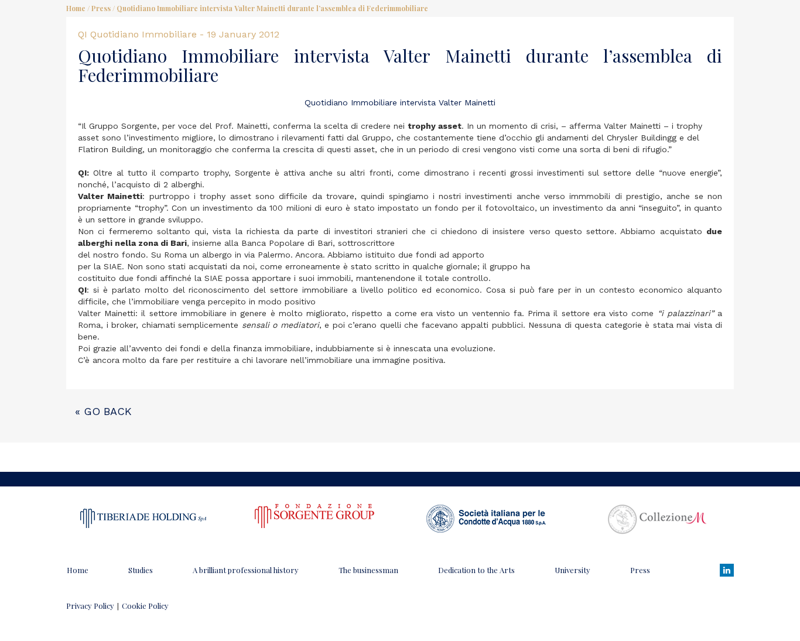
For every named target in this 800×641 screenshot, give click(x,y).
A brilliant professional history (246, 570)
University (572, 570)
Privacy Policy (90, 606)
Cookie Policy (145, 606)
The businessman (368, 570)
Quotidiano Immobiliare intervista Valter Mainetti (400, 102)
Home (76, 8)
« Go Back (103, 411)
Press (101, 8)
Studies (140, 570)
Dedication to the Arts (476, 570)
